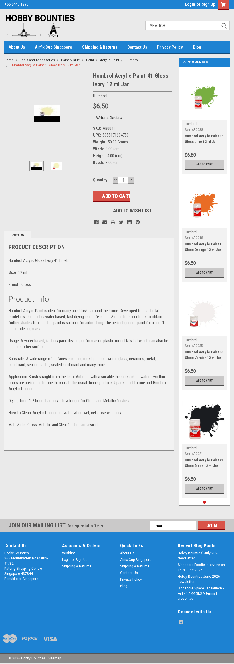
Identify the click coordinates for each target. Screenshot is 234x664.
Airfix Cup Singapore (53, 47)
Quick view (204, 115)
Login (190, 4)
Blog (197, 47)
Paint (90, 60)
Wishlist (68, 553)
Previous (10, 114)
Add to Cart (204, 164)
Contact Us (137, 47)
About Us (17, 47)
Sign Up (208, 4)
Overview (17, 235)
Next (83, 114)
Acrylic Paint (109, 60)
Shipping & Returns (99, 47)
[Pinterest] (138, 222)
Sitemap (54, 658)
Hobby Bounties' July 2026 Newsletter (198, 555)
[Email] (104, 222)
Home (9, 60)
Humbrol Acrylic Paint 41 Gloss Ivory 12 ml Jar (45, 65)
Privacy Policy (170, 47)
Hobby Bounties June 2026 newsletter (199, 579)
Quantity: (100, 180)
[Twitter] (121, 222)
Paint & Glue (70, 60)
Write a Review (109, 118)
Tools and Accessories (37, 60)
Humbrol (132, 60)
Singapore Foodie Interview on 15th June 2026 (201, 567)
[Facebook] (96, 222)
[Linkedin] (129, 222)
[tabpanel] (204, 122)
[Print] (113, 222)
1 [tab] (204, 502)
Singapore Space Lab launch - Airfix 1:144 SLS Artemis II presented (201, 593)
